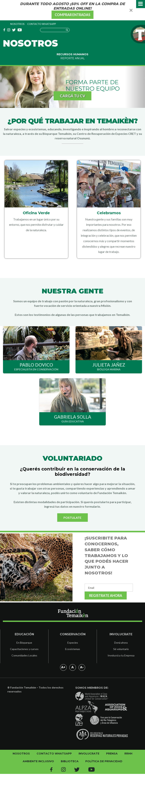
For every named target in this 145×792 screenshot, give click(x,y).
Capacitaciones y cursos (24, 649)
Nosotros (17, 23)
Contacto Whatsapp (41, 23)
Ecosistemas (72, 649)
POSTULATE (72, 517)
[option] (72, 87)
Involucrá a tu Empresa (121, 655)
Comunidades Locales (24, 655)
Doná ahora (121, 642)
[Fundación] (72, 615)
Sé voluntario (121, 649)
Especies (72, 642)
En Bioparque (24, 642)
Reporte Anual (72, 58)
